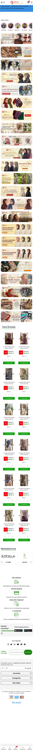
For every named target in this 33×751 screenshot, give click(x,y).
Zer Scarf (25, 569)
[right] (31, 562)
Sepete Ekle (10, 363)
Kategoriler (16, 678)
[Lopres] (8, 556)
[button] (4, 338)
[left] (2, 562)
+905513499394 (7, 631)
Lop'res (8, 562)
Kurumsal (16, 673)
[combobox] (3, 668)
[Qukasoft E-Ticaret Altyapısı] (16, 703)
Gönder (29, 652)
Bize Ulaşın (16, 683)
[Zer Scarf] (24, 559)
